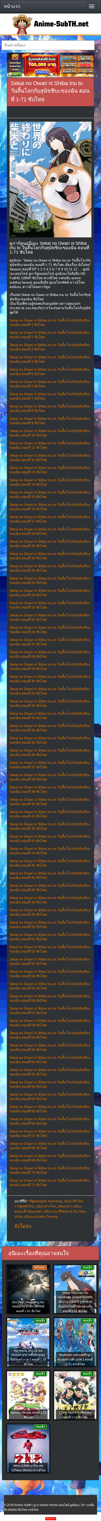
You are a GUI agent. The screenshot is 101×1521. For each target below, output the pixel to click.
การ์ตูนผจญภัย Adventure (44, 1201)
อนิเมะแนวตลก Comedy (41, 1216)
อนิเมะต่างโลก (46, 1206)
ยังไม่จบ (23, 1226)
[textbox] (47, 45)
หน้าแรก (12, 6)
